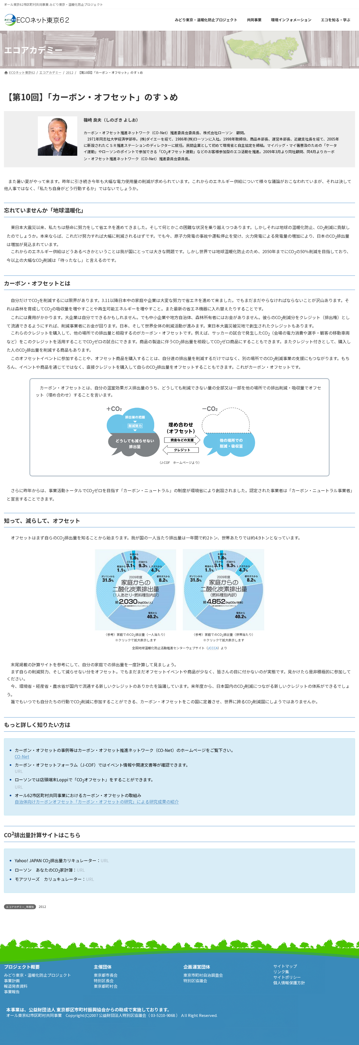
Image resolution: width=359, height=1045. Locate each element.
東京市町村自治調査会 (203, 975)
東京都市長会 (105, 975)
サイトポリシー (287, 977)
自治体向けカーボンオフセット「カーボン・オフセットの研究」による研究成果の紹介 (97, 801)
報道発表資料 (16, 986)
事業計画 (12, 980)
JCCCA (213, 648)
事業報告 (12, 991)
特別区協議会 (195, 980)
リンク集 (281, 971)
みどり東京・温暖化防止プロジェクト (37, 975)
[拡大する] (169, 555)
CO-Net (22, 756)
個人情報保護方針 (289, 982)
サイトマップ (285, 966)
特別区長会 (104, 980)
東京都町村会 (105, 986)
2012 (42, 906)
